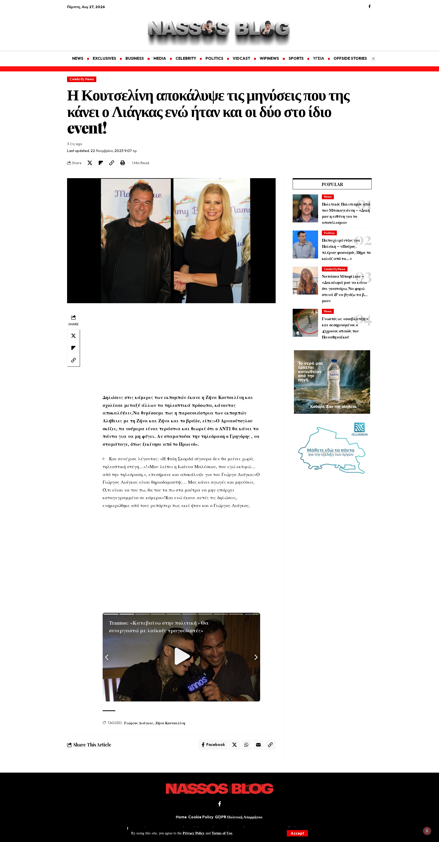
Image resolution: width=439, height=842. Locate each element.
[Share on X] (90, 163)
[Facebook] (369, 7)
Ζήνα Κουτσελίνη (170, 723)
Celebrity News (82, 79)
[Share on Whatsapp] (246, 745)
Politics (329, 233)
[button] (297, 833)
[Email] (258, 745)
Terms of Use (222, 833)
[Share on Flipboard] (101, 163)
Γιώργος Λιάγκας (138, 723)
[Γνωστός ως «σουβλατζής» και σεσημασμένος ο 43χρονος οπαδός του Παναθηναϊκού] (305, 323)
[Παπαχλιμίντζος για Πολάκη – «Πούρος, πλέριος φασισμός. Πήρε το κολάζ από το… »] (305, 244)
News (328, 196)
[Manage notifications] (427, 831)
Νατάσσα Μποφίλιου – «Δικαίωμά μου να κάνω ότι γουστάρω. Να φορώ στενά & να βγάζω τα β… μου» (344, 288)
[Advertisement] (91, 27)
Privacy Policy (194, 833)
